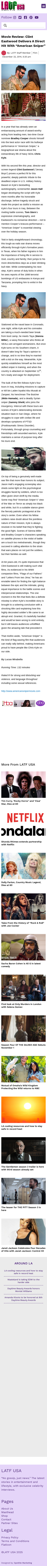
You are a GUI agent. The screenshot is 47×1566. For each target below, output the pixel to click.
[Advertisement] (23, 733)
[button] (43, 6)
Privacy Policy (9, 1537)
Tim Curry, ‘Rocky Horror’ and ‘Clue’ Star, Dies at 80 (21, 802)
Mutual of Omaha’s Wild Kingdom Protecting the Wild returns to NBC (20, 1087)
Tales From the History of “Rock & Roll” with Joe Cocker (22, 924)
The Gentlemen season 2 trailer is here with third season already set (22, 1168)
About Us (7, 1508)
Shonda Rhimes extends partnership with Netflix (21, 843)
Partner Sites (9, 1523)
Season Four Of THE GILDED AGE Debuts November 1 (23, 1046)
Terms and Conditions (15, 1541)
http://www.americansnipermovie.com (20, 691)
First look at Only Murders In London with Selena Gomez (21, 1005)
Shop (4, 1515)
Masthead (7, 1512)
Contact (6, 1519)
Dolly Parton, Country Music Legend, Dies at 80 (21, 883)
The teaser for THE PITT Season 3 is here (21, 1208)
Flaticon (6, 1544)
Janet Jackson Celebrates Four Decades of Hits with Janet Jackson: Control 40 (23, 1249)
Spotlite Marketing (23, 1563)
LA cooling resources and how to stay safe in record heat (21, 1127)
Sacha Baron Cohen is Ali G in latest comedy (21, 965)
